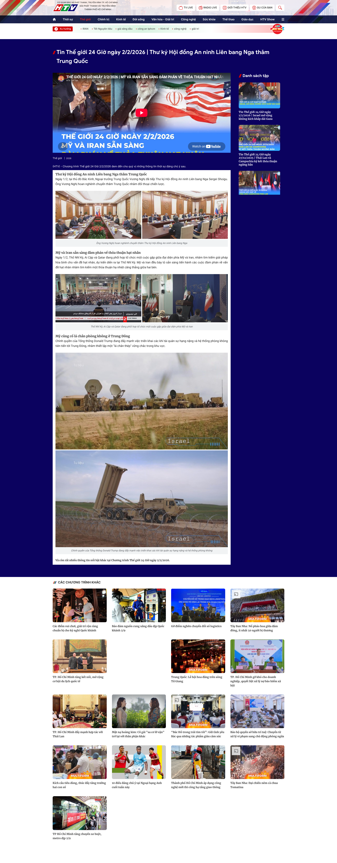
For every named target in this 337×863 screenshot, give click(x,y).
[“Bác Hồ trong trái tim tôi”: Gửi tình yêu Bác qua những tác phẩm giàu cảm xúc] (198, 711)
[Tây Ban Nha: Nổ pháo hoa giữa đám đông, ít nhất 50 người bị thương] (257, 605)
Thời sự (68, 19)
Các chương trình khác (79, 582)
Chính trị (103, 19)
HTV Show (267, 19)
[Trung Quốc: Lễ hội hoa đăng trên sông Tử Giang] (198, 656)
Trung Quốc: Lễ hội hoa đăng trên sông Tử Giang (196, 679)
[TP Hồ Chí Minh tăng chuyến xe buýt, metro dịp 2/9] (80, 813)
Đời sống (139, 19)
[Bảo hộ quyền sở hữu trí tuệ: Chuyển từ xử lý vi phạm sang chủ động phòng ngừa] (257, 711)
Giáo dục (247, 19)
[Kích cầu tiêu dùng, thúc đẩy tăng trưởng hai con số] (80, 762)
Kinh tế (121, 19)
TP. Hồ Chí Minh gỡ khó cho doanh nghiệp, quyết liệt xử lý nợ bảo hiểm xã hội (255, 681)
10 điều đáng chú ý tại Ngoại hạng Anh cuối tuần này (137, 785)
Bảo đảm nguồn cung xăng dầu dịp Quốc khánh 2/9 (138, 628)
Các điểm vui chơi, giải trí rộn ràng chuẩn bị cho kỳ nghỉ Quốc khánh (75, 628)
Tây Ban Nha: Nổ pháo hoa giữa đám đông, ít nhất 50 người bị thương (254, 628)
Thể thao (228, 19)
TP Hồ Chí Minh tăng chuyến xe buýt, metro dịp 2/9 (77, 836)
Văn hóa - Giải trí (162, 19)
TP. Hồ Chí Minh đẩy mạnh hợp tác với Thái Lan (78, 734)
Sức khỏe (209, 19)
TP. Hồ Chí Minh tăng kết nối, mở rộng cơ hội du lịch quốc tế (78, 679)
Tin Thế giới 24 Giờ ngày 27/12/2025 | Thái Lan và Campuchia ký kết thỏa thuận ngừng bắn (258, 160)
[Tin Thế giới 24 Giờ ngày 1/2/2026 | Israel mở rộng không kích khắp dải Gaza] (259, 95)
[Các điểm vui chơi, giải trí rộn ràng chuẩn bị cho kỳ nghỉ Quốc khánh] (80, 605)
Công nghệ (188, 19)
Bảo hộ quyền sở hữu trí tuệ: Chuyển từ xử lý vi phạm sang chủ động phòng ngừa (257, 734)
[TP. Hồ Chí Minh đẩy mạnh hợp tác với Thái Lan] (80, 711)
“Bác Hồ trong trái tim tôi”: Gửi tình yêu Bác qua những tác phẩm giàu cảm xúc (197, 734)
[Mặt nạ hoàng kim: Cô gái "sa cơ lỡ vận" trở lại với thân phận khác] (139, 711)
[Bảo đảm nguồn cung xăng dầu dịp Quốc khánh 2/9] (139, 605)
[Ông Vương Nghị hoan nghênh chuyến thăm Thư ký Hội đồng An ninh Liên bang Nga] (98, 215)
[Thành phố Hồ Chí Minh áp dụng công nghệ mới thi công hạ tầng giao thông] (198, 762)
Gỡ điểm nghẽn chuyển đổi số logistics (196, 626)
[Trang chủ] (54, 19)
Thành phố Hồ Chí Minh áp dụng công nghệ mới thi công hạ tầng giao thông (196, 785)
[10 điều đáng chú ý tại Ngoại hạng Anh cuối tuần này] (139, 762)
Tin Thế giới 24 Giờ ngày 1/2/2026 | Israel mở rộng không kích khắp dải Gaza (255, 115)
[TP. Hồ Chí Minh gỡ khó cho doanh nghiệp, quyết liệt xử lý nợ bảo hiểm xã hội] (257, 656)
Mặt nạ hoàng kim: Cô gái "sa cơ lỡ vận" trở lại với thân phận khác (138, 734)
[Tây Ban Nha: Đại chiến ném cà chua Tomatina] (257, 762)
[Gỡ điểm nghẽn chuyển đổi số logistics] (198, 605)
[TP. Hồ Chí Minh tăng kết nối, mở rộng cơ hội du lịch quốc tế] (80, 656)
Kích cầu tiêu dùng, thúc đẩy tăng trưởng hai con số (79, 785)
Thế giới (85, 19)
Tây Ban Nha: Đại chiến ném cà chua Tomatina (254, 785)
